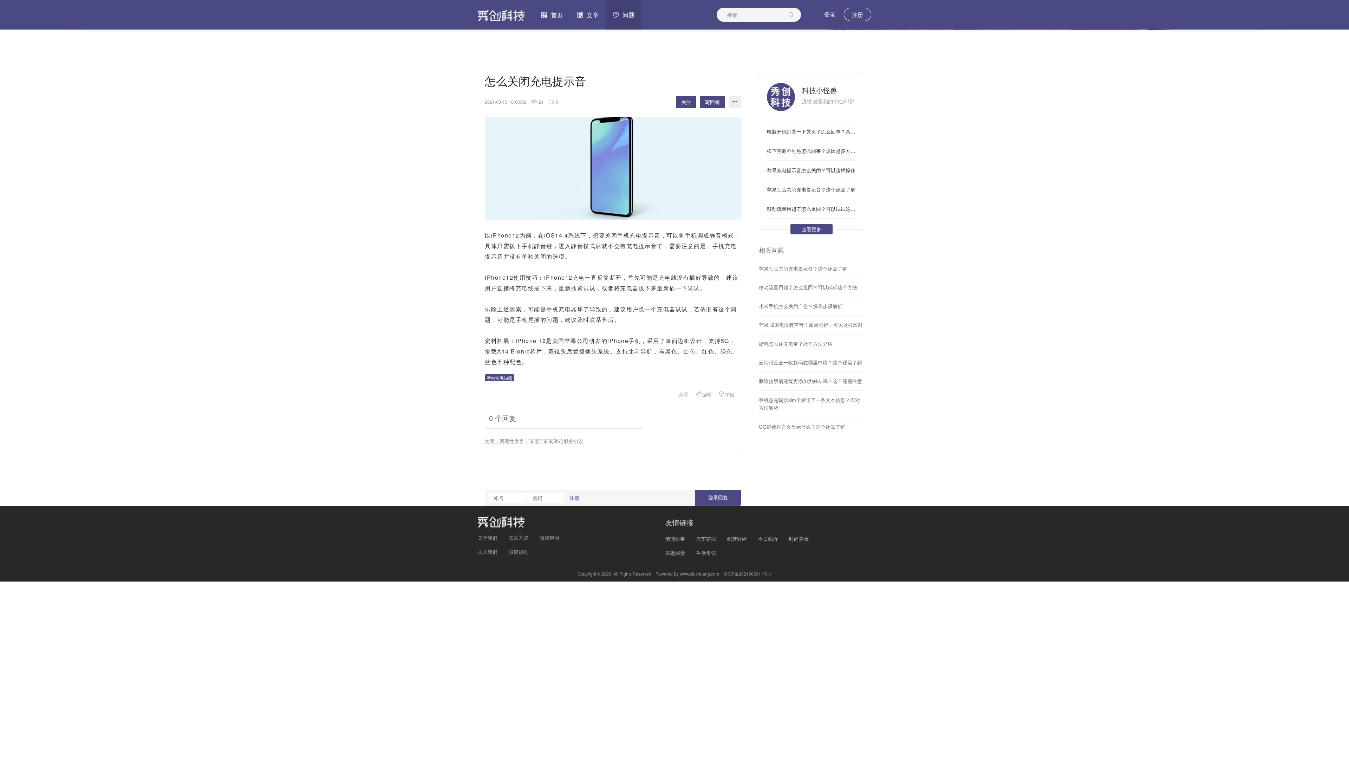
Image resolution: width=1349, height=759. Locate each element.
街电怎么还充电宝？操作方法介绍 (796, 343)
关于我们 (487, 537)
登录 (829, 14)
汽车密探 (706, 538)
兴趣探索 (675, 552)
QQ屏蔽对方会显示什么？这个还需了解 (802, 426)
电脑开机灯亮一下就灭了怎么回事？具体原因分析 (811, 131)
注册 (857, 15)
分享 (684, 394)
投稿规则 (518, 551)
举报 (729, 394)
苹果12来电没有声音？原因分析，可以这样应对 (811, 324)
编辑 (707, 394)
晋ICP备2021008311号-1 (747, 574)
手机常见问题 (499, 378)
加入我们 (487, 551)
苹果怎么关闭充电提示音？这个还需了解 (811, 189)
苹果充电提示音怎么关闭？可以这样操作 (811, 170)
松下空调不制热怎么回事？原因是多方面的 (811, 150)
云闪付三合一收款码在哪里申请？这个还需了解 (810, 362)
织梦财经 (737, 538)
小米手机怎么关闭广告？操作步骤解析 (800, 306)
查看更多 (811, 229)
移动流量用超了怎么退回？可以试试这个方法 (811, 208)
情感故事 (675, 538)
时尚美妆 (799, 538)
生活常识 (706, 552)
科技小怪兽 (819, 90)
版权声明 (549, 537)
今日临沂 (768, 538)
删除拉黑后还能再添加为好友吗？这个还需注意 (810, 380)
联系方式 (518, 537)
